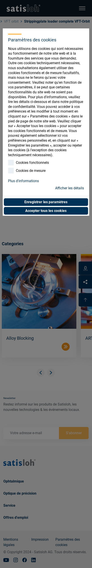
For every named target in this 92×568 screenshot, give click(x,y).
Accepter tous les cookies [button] (46, 211)
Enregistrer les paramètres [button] (45, 202)
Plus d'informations (23, 181)
